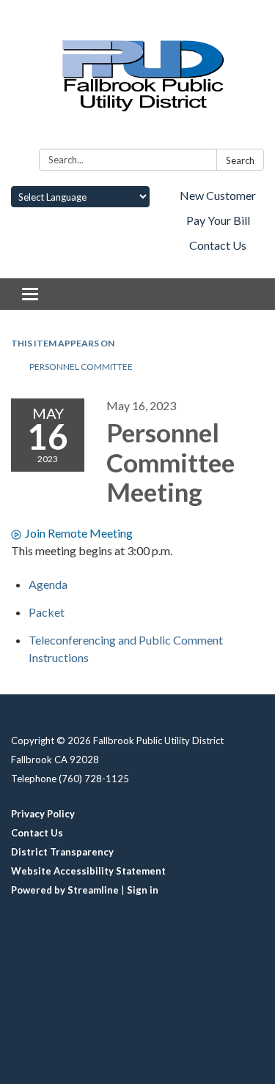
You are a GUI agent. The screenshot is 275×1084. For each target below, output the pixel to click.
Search (240, 160)
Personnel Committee (81, 366)
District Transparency (62, 852)
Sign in (142, 890)
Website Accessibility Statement (88, 871)
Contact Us (217, 245)
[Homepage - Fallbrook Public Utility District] (137, 77)
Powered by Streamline (65, 890)
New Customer (218, 195)
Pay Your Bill (218, 220)
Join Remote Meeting (79, 533)
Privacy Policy (43, 814)
